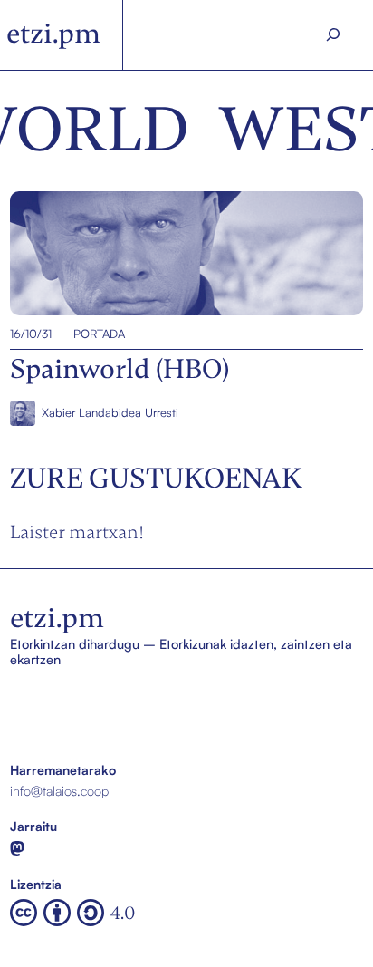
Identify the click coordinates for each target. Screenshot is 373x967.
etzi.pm (53, 33)
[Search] (332, 35)
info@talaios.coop (59, 790)
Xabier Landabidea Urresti (110, 412)
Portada (99, 333)
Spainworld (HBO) (61, 253)
